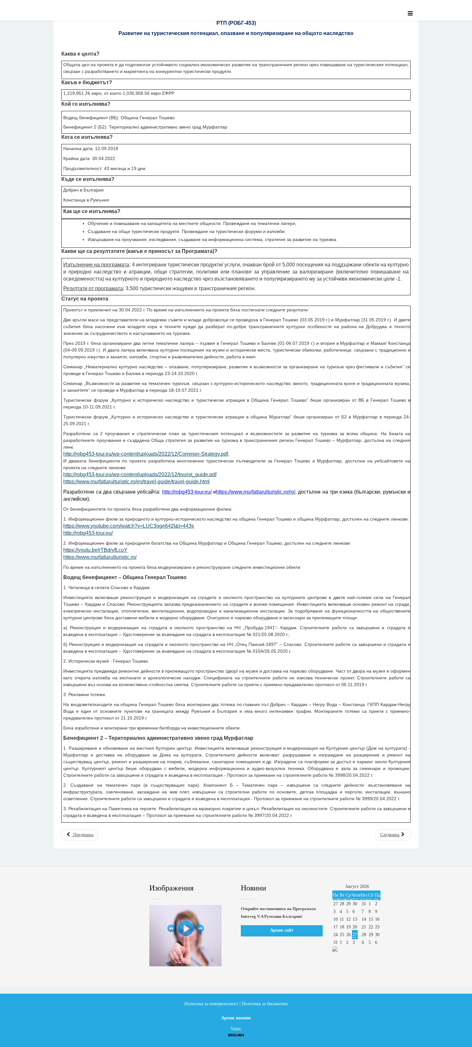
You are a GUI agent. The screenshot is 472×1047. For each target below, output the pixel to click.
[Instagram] (125, 888)
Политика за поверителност (211, 1003)
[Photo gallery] (190, 935)
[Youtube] (106, 888)
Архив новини (236, 1018)
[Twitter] (87, 888)
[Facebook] (67, 888)
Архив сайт (281, 930)
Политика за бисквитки (265, 1003)
